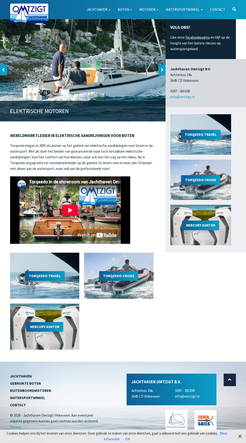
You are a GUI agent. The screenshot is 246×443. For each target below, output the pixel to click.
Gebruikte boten (25, 383)
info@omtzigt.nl (182, 97)
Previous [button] (3, 69)
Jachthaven (97, 9)
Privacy (15, 427)
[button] (234, 10)
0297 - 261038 (185, 390)
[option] (83, 69)
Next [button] (162, 69)
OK (127, 439)
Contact (217, 9)
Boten (124, 9)
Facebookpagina (197, 37)
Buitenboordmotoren (30, 390)
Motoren (147, 9)
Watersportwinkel (183, 9)
